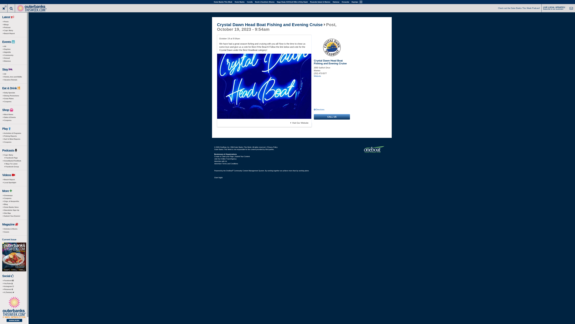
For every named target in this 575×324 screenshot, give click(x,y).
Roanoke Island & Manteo (320, 2)
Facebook (8, 280)
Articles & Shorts (10, 229)
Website (317, 76)
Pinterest (8, 289)
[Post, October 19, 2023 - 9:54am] (264, 86)
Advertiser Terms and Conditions (226, 164)
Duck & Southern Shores (264, 2)
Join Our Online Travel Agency (225, 159)
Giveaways (8, 195)
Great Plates (9, 98)
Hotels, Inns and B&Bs (13, 77)
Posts (6, 21)
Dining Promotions (11, 96)
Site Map (7, 213)
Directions (320, 109)
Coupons (7, 101)
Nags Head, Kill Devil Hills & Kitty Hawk (292, 2)
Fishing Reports (10, 136)
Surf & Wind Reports (12, 139)
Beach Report (9, 33)
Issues (6, 232)
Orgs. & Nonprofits (11, 201)
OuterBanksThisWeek (12, 161)
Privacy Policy (272, 147)
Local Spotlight (10, 182)
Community (8, 55)
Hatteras (336, 2)
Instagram (8, 286)
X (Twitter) (8, 292)
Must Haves (8, 114)
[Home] (32, 8)
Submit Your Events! (12, 216)
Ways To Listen (12, 164)
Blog (6, 204)
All (5, 46)
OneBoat (229, 171)
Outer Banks (240, 2)
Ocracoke (345, 2)
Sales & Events (10, 117)
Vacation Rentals (10, 80)
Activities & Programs (12, 133)
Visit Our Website (300, 123)
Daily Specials (9, 93)
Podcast (7, 27)
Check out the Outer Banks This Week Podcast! (519, 8)
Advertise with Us (220, 161)
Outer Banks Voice (11, 207)
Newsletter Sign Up (11, 210)
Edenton (7, 61)
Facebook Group (12, 167)
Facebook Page (12, 158)
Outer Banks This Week (223, 2)
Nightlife (7, 52)
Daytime (7, 49)
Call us (331, 117)
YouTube (7, 283)
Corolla (250, 2)
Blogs (6, 25)
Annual (7, 58)
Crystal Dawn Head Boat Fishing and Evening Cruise (270, 24)
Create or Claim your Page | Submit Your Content (232, 156)
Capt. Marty (8, 30)
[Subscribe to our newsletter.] (14, 309)
